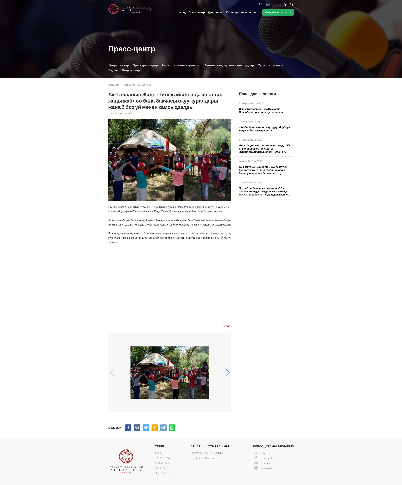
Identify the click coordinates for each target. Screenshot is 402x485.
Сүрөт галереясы (271, 65)
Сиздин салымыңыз (278, 12)
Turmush (227, 325)
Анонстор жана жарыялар (181, 65)
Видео (113, 70)
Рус (285, 4)
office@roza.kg (206, 457)
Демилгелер (215, 12)
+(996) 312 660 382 (212, 452)
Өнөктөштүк (248, 12)
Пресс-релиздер (145, 65)
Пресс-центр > (129, 84)
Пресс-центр (197, 12)
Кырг (279, 4)
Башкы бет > (114, 84)
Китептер (232, 12)
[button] (227, 372)
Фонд (182, 12)
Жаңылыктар (118, 65)
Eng (292, 4)
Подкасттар (131, 70)
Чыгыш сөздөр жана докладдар (229, 65)
